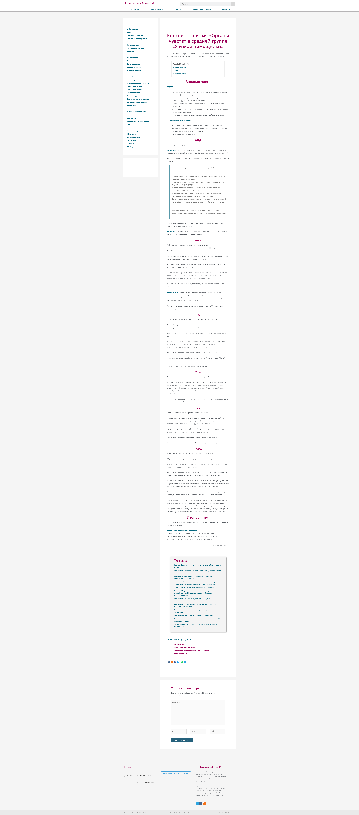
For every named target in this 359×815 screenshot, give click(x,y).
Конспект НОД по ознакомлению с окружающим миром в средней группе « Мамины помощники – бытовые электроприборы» (196, 593)
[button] (169, 662)
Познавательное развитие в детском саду (191, 650)
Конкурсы (226, 9)
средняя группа (180, 653)
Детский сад (134, 9)
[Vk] (200, 803)
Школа (178, 9)
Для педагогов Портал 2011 (139, 3)
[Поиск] (233, 4)
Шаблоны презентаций (201, 9)
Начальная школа (157, 9)
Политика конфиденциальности (179, 812)
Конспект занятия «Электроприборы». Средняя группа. (194, 615)
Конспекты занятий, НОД (184, 647)
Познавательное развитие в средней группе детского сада (196, 587)
